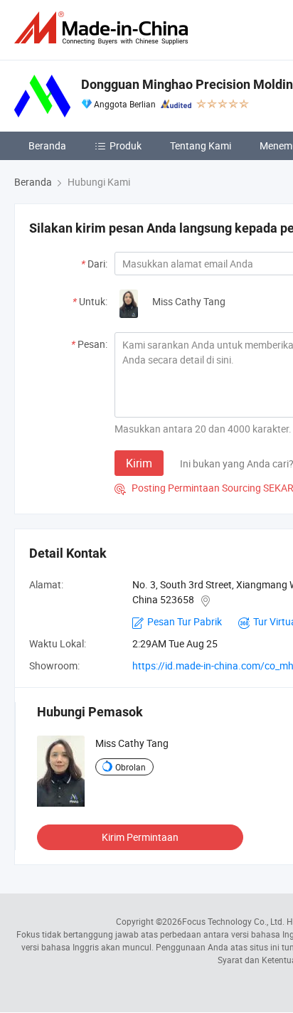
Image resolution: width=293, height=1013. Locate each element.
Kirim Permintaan (140, 837)
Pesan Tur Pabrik (184, 621)
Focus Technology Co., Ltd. (233, 921)
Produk (126, 145)
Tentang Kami (200, 145)
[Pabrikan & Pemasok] (103, 28)
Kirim (139, 463)
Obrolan (130, 767)
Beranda (47, 145)
